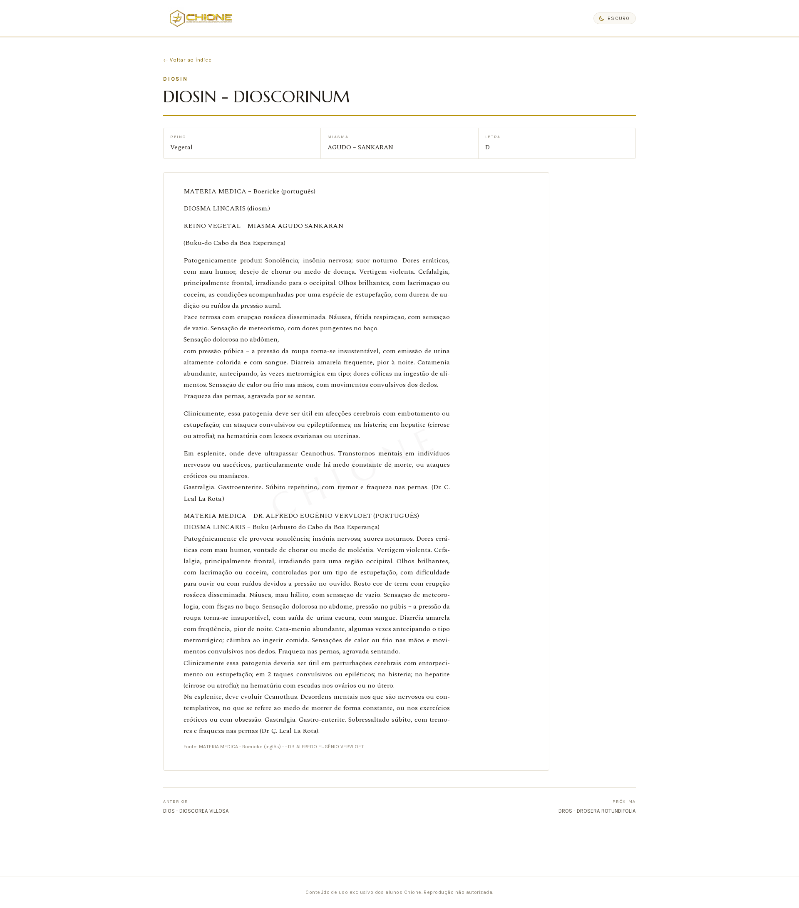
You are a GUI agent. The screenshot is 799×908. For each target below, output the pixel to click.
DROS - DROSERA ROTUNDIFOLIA (597, 806)
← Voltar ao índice (187, 60)
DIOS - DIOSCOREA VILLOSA (196, 806)
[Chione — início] (201, 18)
